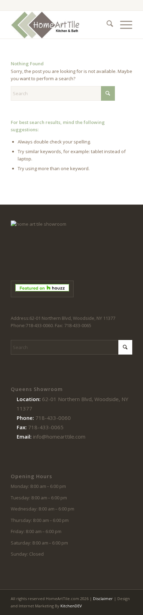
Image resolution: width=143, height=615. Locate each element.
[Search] (106, 25)
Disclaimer (103, 598)
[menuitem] (106, 25)
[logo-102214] (59, 25)
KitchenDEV (71, 605)
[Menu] (122, 25)
